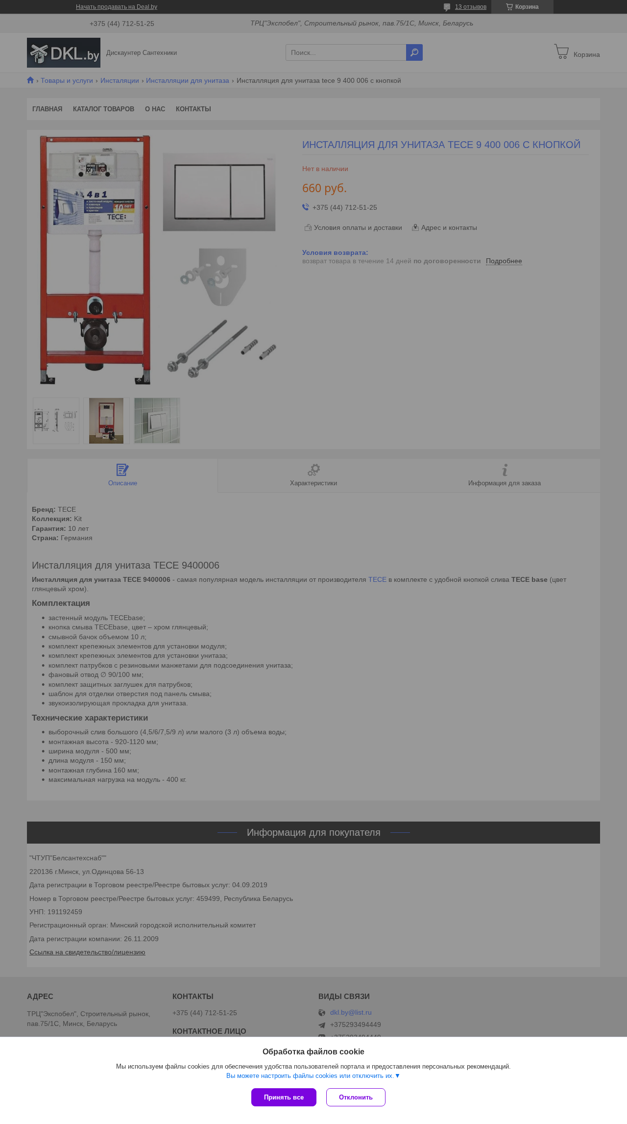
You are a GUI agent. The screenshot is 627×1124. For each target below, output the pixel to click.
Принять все (284, 1097)
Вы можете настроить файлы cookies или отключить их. (310, 1075)
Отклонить (356, 1097)
